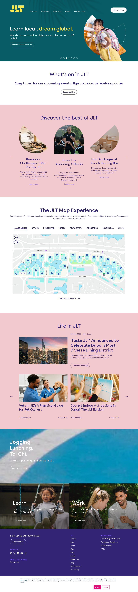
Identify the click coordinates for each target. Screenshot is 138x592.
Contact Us (14, 562)
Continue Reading (80, 366)
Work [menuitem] (73, 545)
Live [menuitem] (72, 542)
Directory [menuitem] (45, 11)
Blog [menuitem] (72, 563)
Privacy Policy (24, 581)
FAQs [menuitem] (103, 549)
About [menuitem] (67, 11)
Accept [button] (97, 587)
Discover (18, 520)
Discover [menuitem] (33, 11)
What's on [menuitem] (57, 11)
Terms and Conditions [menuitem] (109, 542)
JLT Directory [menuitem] (76, 566)
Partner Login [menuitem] (79, 11)
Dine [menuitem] (72, 549)
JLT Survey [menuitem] (75, 570)
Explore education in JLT (22, 45)
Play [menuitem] (72, 552)
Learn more (33, 184)
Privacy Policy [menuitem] (106, 545)
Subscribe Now (118, 10)
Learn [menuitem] (73, 556)
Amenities (16, 469)
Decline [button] (106, 587)
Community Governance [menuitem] (110, 539)
